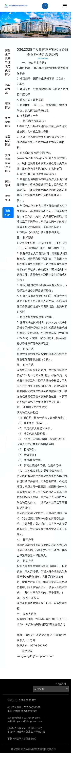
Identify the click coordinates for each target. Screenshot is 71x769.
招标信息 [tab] (7, 212)
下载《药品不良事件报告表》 (22, 738)
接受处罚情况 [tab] (7, 140)
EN (45, 5)
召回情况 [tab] (7, 105)
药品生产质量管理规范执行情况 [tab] (7, 62)
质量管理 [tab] (7, 198)
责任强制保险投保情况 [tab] (7, 163)
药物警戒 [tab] (7, 183)
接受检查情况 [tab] (7, 122)
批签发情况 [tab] (7, 88)
